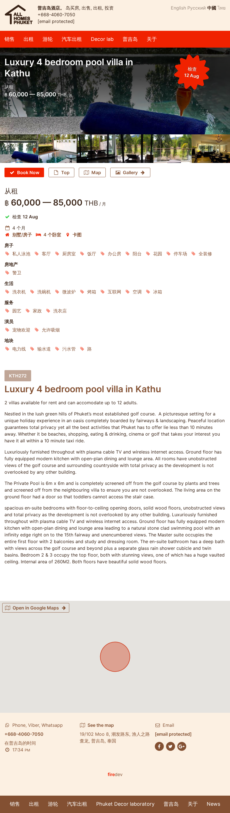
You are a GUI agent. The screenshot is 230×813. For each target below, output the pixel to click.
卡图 (77, 234)
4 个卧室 (52, 234)
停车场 (180, 253)
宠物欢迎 (21, 330)
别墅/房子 (22, 234)
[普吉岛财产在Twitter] (170, 746)
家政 (37, 311)
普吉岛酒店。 (52, 8)
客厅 (46, 253)
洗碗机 (44, 292)
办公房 (114, 253)
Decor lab (102, 39)
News (213, 804)
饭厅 (91, 253)
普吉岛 (130, 39)
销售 (9, 39)
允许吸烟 (51, 330)
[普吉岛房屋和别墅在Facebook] (159, 746)
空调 (137, 292)
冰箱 (157, 292)
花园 (157, 253)
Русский (196, 8)
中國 (211, 8)
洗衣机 (19, 292)
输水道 (44, 349)
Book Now (28, 172)
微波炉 (69, 292)
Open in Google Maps (36, 608)
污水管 (69, 349)
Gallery (130, 172)
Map (96, 172)
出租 (29, 39)
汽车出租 (72, 39)
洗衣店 (60, 311)
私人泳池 (21, 253)
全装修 (205, 253)
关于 (152, 39)
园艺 (16, 311)
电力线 (19, 349)
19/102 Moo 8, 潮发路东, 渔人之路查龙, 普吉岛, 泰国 (115, 733)
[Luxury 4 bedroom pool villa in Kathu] (19, 148)
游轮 (48, 39)
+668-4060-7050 (56, 14)
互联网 (114, 292)
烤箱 (91, 292)
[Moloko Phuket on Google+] (181, 746)
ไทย (222, 8)
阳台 (137, 253)
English (178, 8)
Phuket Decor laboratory (125, 804)
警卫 (16, 272)
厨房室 (69, 253)
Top (65, 172)
